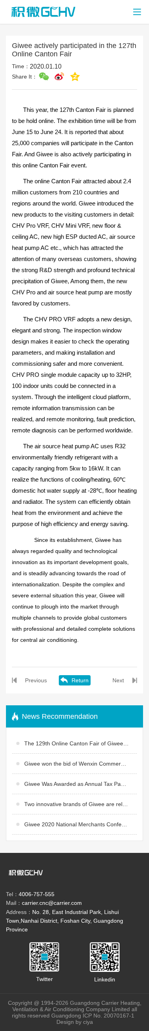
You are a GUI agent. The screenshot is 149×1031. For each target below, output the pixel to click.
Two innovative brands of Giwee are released (80, 804)
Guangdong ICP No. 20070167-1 (94, 1015)
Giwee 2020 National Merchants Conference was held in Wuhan (80, 824)
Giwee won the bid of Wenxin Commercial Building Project (80, 763)
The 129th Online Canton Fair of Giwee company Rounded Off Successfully (80, 743)
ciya (88, 1022)
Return (80, 680)
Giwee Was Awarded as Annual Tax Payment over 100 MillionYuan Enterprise (80, 784)
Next (118, 680)
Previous (36, 680)
